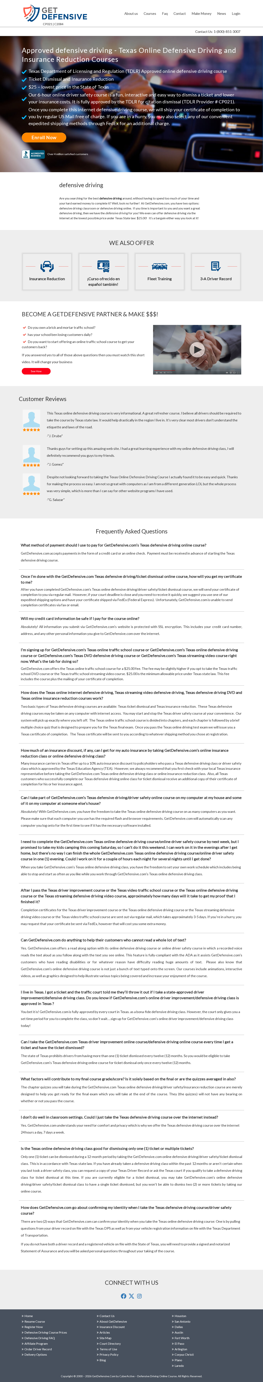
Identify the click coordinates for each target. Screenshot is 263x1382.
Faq (165, 13)
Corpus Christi (184, 1354)
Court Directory (110, 1343)
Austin (179, 1332)
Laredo (179, 1365)
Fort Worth (182, 1338)
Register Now (33, 1327)
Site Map (105, 1338)
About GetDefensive (113, 1321)
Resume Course (34, 1321)
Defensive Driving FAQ (39, 1338)
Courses (150, 13)
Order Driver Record (38, 1349)
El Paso (179, 1343)
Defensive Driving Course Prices (45, 1332)
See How (36, 371)
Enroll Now (44, 137)
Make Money (201, 13)
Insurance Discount (112, 1327)
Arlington (181, 1349)
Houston (180, 1316)
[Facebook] (124, 1297)
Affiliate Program (36, 1343)
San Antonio (182, 1321)
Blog (103, 1360)
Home (28, 1316)
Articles (105, 1332)
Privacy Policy (109, 1354)
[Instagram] (139, 1297)
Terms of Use (108, 1349)
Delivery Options (35, 1354)
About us (131, 13)
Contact (179, 13)
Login (236, 13)
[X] (132, 1297)
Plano (178, 1360)
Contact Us (107, 1316)
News (221, 13)
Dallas (179, 1327)
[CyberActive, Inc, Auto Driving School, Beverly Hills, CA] (34, 154)
